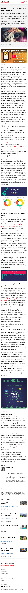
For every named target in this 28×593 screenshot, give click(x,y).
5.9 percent (9, 142)
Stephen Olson (4, 519)
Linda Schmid (3, 508)
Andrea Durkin (4, 43)
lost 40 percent (17, 146)
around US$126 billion (16, 446)
